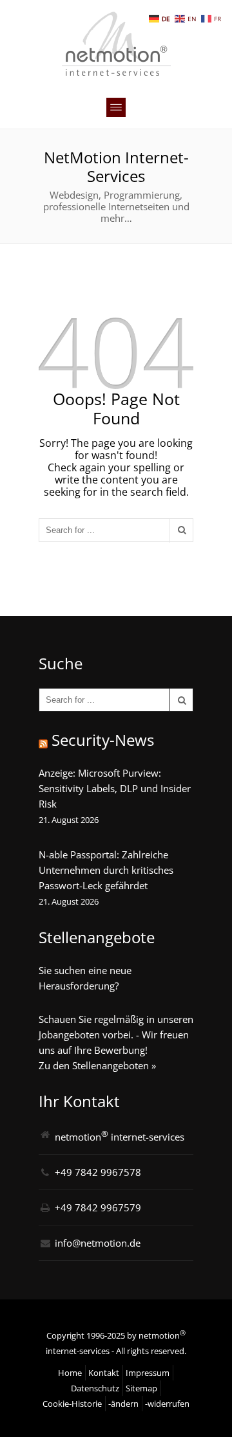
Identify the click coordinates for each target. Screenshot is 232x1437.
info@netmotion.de (97, 1242)
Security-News (103, 739)
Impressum (147, 1372)
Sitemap (141, 1388)
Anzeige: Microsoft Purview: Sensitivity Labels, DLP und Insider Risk (115, 788)
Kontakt (103, 1372)
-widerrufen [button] (167, 1403)
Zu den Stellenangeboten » (97, 1065)
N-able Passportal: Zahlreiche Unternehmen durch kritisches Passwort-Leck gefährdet (106, 870)
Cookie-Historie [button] (72, 1403)
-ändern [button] (123, 1403)
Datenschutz (95, 1388)
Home (70, 1372)
